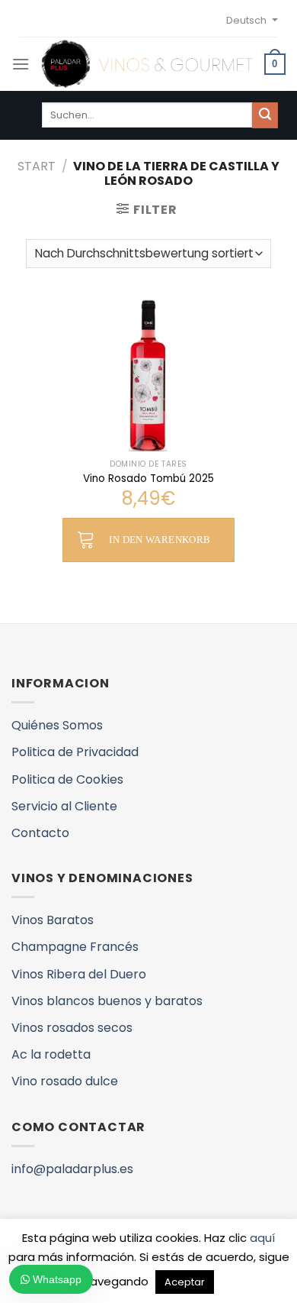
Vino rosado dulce (64, 1081)
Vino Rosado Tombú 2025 (148, 479)
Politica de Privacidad (75, 752)
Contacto (40, 833)
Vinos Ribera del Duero (78, 974)
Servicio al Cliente (64, 806)
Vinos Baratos (52, 920)
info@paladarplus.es (72, 1169)
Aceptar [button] (184, 1282)
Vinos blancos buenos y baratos (107, 1001)
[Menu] (20, 63)
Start (37, 166)
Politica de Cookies (67, 779)
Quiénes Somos (57, 725)
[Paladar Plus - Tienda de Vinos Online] (147, 64)
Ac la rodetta (51, 1054)
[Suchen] (265, 115)
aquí (262, 1238)
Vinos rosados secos (72, 1027)
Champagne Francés (75, 946)
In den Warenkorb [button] (159, 539)
